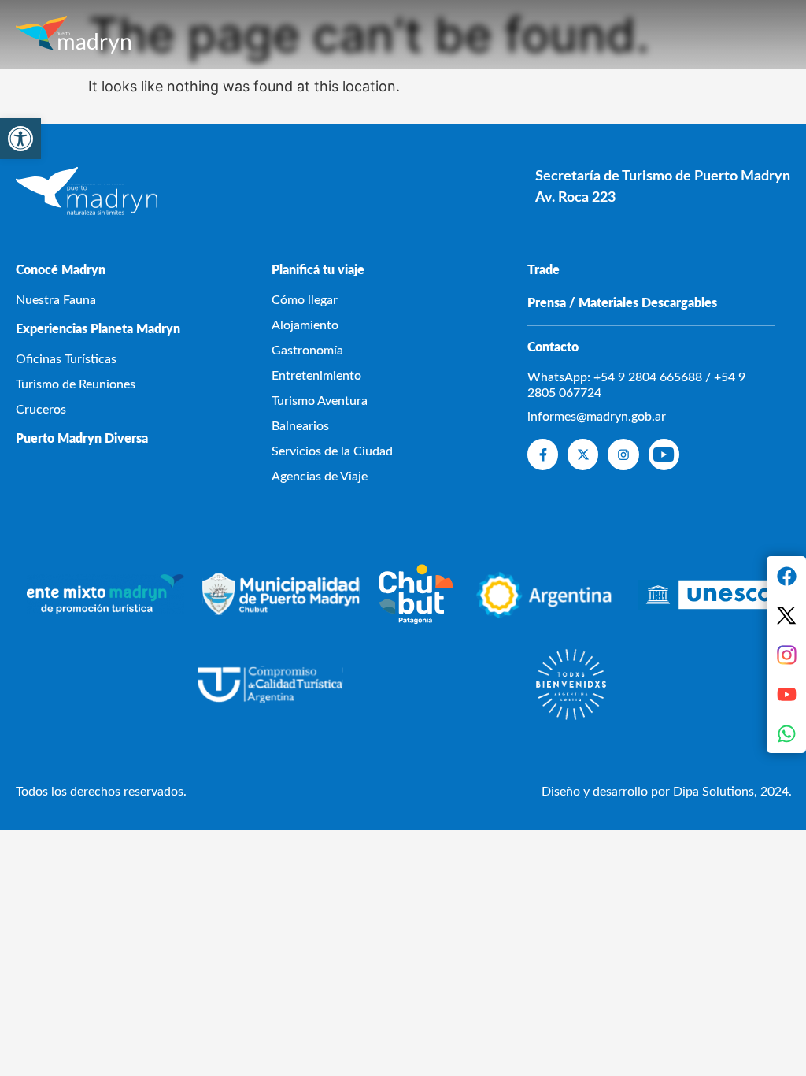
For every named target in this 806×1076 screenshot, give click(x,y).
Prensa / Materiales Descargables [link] (622, 303)
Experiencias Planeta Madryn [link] (98, 329)
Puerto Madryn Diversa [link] (82, 438)
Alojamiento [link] (305, 325)
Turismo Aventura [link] (320, 401)
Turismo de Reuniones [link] (75, 384)
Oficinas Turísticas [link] (66, 359)
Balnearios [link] (300, 426)
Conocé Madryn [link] (60, 270)
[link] (20, 138)
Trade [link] (543, 270)
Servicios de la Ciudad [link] (332, 451)
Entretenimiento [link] (316, 375)
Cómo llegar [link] (305, 300)
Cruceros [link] (41, 409)
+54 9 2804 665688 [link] (647, 377)
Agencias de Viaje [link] (320, 476)
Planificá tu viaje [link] (318, 270)
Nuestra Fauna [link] (56, 300)
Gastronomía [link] (307, 350)
